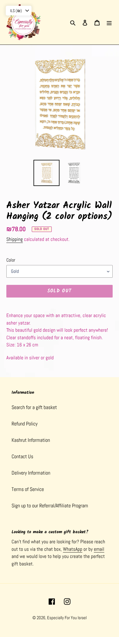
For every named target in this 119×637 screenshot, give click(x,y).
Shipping (14, 239)
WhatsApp (72, 549)
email (99, 549)
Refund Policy (25, 423)
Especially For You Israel (67, 617)
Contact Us (22, 456)
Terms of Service (28, 489)
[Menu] (109, 22)
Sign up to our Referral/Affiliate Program (50, 505)
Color (10, 260)
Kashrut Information (31, 440)
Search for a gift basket (34, 407)
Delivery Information (31, 472)
